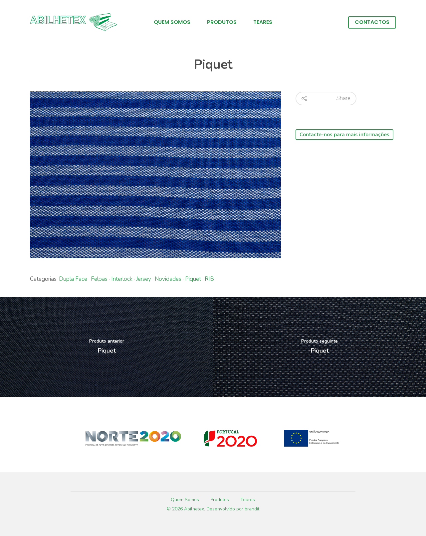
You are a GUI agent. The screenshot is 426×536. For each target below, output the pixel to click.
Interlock (121, 279)
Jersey (143, 279)
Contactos (372, 22)
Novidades (168, 279)
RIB (209, 279)
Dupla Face (73, 279)
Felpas (99, 279)
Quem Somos (172, 22)
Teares (262, 22)
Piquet (193, 279)
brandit (252, 509)
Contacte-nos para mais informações (344, 134)
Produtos (222, 22)
